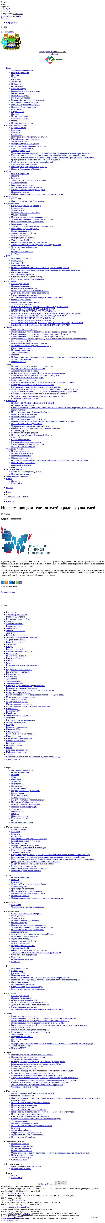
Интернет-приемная (20, 192)
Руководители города (20, 98)
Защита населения (19, 224)
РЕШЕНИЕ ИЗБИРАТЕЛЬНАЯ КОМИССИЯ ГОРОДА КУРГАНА (40, 325)
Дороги (9, 621)
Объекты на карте (19, 215)
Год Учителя (11, 676)
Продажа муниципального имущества (28, 368)
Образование (12, 628)
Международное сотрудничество (20, 697)
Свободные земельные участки (24, 398)
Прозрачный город (19, 116)
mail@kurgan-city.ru (15, 1193)
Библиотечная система (16, 656)
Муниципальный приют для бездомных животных (28, 706)
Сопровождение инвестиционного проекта (30, 426)
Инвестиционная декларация (24, 414)
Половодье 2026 (13, 729)
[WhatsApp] (17, 582)
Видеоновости (17, 111)
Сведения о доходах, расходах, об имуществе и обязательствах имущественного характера (50, 153)
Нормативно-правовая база (23, 462)
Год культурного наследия (17, 672)
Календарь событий (20, 118)
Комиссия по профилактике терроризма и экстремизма (30, 690)
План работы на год (20, 265)
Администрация (13, 203)
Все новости (11, 612)
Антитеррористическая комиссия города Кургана (32, 226)
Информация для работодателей (25, 144)
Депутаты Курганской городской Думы (28, 180)
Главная (9, 487)
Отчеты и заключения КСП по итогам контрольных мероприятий (40, 267)
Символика (16, 79)
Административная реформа (23, 233)
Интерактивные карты (21, 474)
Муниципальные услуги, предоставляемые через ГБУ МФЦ (37, 336)
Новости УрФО (13, 711)
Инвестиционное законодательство (26, 423)
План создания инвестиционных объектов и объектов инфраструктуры (42, 421)
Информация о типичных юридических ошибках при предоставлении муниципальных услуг (52, 357)
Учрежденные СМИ (20, 240)
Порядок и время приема (22, 453)
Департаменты (17, 210)
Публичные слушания (15, 741)
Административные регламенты (25, 302)
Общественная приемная (22, 251)
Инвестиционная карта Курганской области (30, 412)
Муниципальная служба (16, 125)
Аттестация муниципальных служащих (28, 146)
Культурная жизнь (14, 626)
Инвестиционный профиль (23, 446)
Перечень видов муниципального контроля (30, 343)
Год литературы (13, 674)
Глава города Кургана (15, 617)
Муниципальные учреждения (19, 704)
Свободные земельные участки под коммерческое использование (39, 394)
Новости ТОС (12, 708)
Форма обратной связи (21, 440)
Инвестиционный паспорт (23, 417)
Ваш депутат (16, 178)
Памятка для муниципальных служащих (29, 167)
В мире (9, 660)
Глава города (11, 196)
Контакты (15, 249)
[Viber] (20, 582)
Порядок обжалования (21, 286)
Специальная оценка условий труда (27, 277)
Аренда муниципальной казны (24, 371)
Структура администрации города (26, 206)
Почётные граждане (20, 95)
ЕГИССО (15, 254)
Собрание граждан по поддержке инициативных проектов (37, 194)
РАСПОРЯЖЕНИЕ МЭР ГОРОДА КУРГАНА (31, 320)
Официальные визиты (16, 722)
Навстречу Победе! (14, 649)
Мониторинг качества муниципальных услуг (31, 345)
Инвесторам (11, 401)
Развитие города (18, 89)
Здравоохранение (13, 681)
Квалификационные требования (25, 139)
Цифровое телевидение (16, 752)
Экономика (16, 82)
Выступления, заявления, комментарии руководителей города (33, 757)
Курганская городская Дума (18, 619)
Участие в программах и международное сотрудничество (36, 245)
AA (2, 9)
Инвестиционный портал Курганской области (31, 435)
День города (11, 679)
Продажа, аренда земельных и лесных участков (32, 366)
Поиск (9, 479)
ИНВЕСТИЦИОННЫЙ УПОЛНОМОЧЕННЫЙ (32, 403)
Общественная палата (15, 630)
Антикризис (11, 644)
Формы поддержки (19, 430)
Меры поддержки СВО (21, 341)
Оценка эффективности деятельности (27, 222)
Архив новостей (13, 759)
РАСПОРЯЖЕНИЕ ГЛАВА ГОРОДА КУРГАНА (32, 318)
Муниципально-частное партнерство (27, 444)
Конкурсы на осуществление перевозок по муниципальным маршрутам (42, 382)
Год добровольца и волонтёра (19, 669)
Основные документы (21, 300)
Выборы (9, 667)
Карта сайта (16, 483)
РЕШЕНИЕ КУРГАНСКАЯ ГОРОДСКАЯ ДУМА (33, 309)
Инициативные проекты (22, 123)
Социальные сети (19, 467)
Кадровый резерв (18, 128)
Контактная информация (22, 148)
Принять (95, 1217)
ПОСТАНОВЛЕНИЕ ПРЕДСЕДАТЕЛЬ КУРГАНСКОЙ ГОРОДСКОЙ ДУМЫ (46, 313)
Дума (8, 171)
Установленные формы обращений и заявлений (32, 219)
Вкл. (15, 13)
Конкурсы (15, 132)
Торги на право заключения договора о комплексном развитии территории (44, 391)
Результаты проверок (20, 235)
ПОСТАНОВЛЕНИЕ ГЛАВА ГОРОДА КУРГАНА (33, 311)
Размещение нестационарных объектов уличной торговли (36, 387)
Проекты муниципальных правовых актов (30, 217)
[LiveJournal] (13, 582)
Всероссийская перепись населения (21, 665)
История (15, 75)
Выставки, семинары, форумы (24, 433)
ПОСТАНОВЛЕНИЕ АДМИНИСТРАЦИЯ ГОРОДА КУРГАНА (39, 306)
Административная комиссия (19, 651)
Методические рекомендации (24, 164)
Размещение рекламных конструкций (27, 378)
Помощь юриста (13, 731)
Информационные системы (23, 238)
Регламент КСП (18, 263)
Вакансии (15, 130)
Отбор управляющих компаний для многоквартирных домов (38, 373)
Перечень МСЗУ (18, 362)
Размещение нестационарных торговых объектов (32, 384)
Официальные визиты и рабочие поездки (29, 242)
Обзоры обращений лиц (21, 458)
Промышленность (14, 736)
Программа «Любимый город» (24, 102)
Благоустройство (13, 658)
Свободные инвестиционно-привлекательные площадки (36, 428)
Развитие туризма (14, 745)
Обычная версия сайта (11, 16)
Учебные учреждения (20, 150)
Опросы (14, 121)
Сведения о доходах (20, 272)
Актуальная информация (22, 70)
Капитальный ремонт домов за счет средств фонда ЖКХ (36, 375)
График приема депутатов (22, 185)
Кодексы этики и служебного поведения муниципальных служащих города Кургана (48, 155)
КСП (8, 256)
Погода (9, 647)
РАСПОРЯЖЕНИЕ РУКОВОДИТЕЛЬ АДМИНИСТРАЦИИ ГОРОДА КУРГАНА (47, 323)
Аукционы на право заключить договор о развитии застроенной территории (44, 389)
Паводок (10, 725)
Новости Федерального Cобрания (26, 169)
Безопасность (12, 653)
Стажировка (16, 134)
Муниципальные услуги (17, 702)
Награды (15, 114)
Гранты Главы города (15, 635)
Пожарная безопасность (16, 727)
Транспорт (10, 633)
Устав (13, 77)
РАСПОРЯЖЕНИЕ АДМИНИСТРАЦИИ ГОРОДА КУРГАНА (38, 316)
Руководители (17, 208)
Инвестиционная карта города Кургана (28, 419)
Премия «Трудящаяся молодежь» (25, 105)
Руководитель (17, 261)
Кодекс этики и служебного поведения (28, 279)
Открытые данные (14, 469)
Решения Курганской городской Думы (28, 189)
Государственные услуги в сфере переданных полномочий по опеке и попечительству (49, 339)
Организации (17, 86)
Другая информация (20, 352)
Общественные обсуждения (18, 715)
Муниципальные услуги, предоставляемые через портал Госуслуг (40, 334)
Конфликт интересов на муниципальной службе (32, 162)
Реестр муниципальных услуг (24, 329)
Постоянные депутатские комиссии (26, 187)
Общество (10, 718)
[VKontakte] (2, 582)
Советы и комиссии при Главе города (27, 201)
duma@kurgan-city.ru (16, 1200)
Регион (9, 747)
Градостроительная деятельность (25, 91)
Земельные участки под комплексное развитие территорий (37, 396)
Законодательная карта (21, 465)
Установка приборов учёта (17, 750)
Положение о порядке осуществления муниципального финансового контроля (45, 270)
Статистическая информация (24, 247)
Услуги (9, 327)
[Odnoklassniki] (6, 582)
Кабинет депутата (19, 183)
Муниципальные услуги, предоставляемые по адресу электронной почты (43, 332)
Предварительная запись (22, 350)
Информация (12, 22)
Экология (10, 754)
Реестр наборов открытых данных (26, 472)
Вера (8, 663)
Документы (11, 281)
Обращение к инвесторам (22, 405)
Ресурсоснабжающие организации (26, 442)
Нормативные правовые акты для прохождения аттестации (37, 297)
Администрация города (16, 614)
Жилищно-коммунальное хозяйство (21, 637)
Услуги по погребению (21, 359)
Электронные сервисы (21, 348)
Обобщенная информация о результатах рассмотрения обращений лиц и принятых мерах (50, 460)
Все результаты (7, 32)
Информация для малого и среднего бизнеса (25, 686)
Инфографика (17, 84)
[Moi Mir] (10, 582)
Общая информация (20, 72)
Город (8, 68)
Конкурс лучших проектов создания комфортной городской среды (35, 695)
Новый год (11, 713)
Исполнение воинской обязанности (21, 688)
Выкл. (20, 13)
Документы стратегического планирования (30, 293)
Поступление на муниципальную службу (29, 137)
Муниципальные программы (24, 295)
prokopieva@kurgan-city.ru (18, 1207)
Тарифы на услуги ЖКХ (22, 304)
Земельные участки (14, 683)
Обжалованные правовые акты (24, 288)
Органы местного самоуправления (21, 720)
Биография (16, 199)
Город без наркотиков (15, 642)
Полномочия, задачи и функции (25, 228)
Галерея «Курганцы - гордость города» (28, 100)
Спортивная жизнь (14, 624)
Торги (8, 364)
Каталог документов (20, 284)
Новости (15, 176)
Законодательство (19, 141)
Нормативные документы (22, 274)
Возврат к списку (8, 592)
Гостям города (17, 93)
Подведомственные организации (25, 212)
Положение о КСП (19, 258)
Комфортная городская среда (18, 692)
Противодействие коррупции (24, 107)
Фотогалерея (16, 109)
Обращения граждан (15, 449)
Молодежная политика (16, 699)
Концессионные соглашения (23, 380)
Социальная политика (15, 640)
